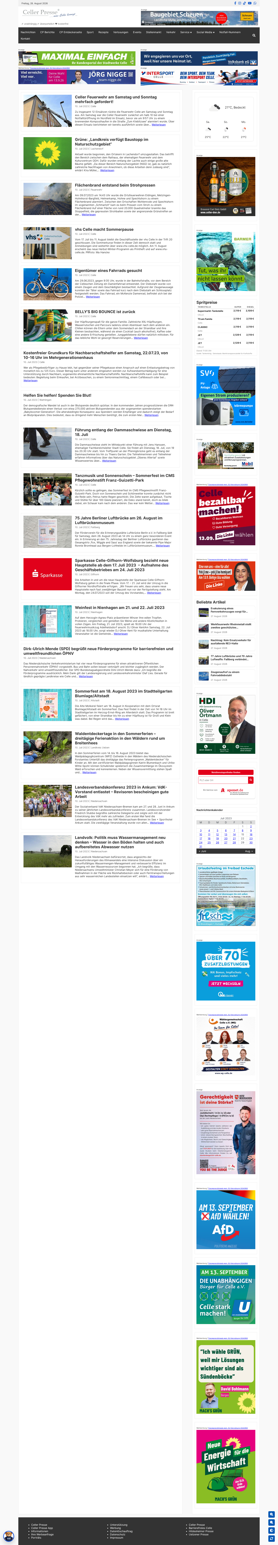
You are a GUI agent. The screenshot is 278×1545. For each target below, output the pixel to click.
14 (234, 834)
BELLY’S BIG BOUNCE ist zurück (105, 311)
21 (234, 838)
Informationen (39, 1531)
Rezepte (103, 32)
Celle (93, 106)
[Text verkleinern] (271, 1522)
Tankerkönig (207, 353)
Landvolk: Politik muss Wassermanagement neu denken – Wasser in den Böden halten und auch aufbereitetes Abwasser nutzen (120, 842)
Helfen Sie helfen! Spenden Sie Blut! (57, 395)
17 (200, 838)
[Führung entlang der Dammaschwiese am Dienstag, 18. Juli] (47, 458)
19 (217, 838)
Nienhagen (96, 612)
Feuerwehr (96, 189)
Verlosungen (120, 32)
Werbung (115, 1528)
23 (251, 838)
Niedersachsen (47, 658)
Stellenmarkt (153, 32)
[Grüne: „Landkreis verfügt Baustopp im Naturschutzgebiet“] (47, 168)
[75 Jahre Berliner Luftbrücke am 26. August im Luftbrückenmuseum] (47, 547)
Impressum (116, 1537)
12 (217, 834)
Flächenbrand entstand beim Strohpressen (115, 185)
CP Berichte (47, 32)
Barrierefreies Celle (200, 1528)
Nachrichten (28, 32)
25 (209, 842)
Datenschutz (117, 1534)
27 (225, 842)
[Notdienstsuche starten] (250, 780)
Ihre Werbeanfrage (42, 1534)
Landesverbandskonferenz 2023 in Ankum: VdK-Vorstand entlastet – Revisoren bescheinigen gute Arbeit (122, 792)
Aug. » (249, 851)
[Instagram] (239, 3)
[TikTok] (244, 3)
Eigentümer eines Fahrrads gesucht (108, 270)
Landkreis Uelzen (100, 747)
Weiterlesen (159, 124)
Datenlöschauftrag (121, 1531)
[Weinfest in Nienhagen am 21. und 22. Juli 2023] (47, 636)
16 (251, 834)
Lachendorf (97, 148)
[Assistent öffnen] (8, 1536)
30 (251, 842)
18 (209, 838)
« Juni (202, 851)
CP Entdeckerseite (70, 32)
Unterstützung (118, 1524)
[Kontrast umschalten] (271, 1530)
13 (225, 834)
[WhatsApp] (255, 3)
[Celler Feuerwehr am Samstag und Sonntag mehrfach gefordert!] (47, 126)
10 (200, 834)
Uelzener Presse (198, 1534)
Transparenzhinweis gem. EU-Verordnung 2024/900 (50, 68)
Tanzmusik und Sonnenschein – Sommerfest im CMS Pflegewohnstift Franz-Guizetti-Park (125, 478)
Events (137, 32)
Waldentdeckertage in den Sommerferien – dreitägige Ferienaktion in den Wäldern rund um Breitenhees (120, 738)
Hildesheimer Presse (201, 1531)
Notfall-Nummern (230, 32)
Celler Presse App (42, 1528)
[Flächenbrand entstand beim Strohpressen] (47, 214)
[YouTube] (250, 3)
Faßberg (95, 527)
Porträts (36, 1537)
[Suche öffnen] (254, 35)
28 (234, 842)
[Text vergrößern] (271, 1514)
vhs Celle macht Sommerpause (104, 229)
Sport (90, 32)
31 (200, 846)
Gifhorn (95, 574)
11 (209, 834)
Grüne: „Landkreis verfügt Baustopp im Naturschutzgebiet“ (111, 141)
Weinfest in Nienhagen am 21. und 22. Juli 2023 (120, 607)
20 (225, 838)
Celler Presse (39, 1524)
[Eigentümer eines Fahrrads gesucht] (47, 299)
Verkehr (171, 32)
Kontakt (25, 38)
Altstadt (95, 700)
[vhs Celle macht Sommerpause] (47, 258)
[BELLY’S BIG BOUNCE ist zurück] (47, 340)
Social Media (204, 32)
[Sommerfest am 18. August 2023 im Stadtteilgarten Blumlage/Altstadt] (47, 720)
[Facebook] (235, 3)
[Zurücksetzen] (271, 1538)
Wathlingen (45, 399)
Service (184, 32)
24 (200, 842)
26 (217, 842)
